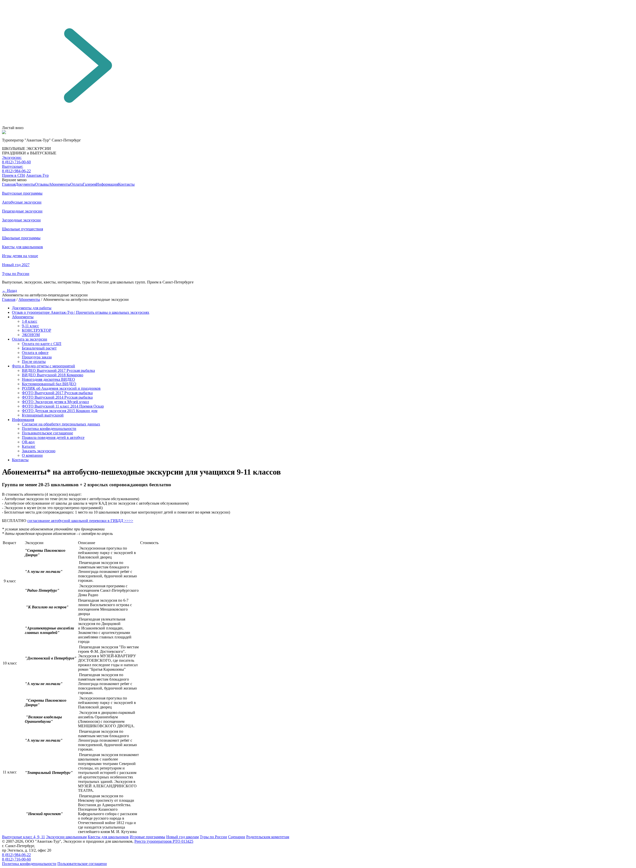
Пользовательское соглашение (47, 433)
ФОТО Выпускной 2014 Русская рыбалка (57, 397)
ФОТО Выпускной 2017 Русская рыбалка (57, 393)
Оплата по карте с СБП (41, 344)
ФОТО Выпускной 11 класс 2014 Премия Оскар (63, 406)
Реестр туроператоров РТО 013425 (163, 841)
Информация (107, 184)
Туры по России (213, 837)
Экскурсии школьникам (66, 837)
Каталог (29, 446)
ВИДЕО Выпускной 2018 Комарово (52, 375)
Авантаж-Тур (37, 175)
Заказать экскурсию (38, 451)
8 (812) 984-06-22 (16, 171)
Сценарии (236, 837)
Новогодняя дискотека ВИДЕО (48, 379)
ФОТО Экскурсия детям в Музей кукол (55, 402)
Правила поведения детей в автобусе (53, 437)
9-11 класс (30, 326)
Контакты (126, 184)
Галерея (89, 184)
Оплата (76, 184)
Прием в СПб (13, 175)
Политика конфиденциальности (49, 428)
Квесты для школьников (108, 837)
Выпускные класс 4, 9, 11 (23, 837)
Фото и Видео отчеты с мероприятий (43, 366)
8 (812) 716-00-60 (16, 162)
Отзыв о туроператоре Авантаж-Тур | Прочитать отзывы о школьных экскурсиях (80, 312)
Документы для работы (31, 308)
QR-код (28, 442)
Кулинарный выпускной (43, 415)
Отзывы (42, 184)
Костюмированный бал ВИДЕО (49, 384)
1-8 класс (29, 321)
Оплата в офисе (35, 352)
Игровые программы (147, 837)
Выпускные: (12, 166)
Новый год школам (182, 837)
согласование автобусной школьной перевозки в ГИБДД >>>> (80, 521)
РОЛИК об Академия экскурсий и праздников (61, 388)
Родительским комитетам (267, 837)
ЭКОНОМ (31, 335)
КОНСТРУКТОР (36, 330)
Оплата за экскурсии (29, 339)
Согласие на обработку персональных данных (61, 424)
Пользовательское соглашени (82, 864)
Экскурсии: (12, 157)
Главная (8, 184)
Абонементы (59, 184)
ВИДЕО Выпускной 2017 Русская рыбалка (58, 370)
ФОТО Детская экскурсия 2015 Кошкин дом (59, 411)
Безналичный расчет (39, 348)
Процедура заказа (37, 357)
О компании (32, 455)
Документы (25, 184)
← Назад (9, 290)
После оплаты (34, 361)
